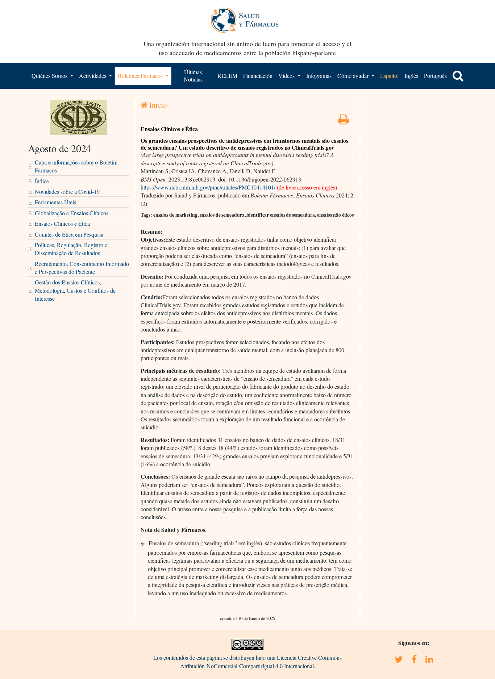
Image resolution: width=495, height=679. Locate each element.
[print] (343, 121)
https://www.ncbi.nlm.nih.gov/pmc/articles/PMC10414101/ (208, 187)
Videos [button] (287, 75)
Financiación (258, 75)
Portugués (435, 75)
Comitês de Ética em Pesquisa (69, 234)
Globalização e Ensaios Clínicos (71, 213)
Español (389, 75)
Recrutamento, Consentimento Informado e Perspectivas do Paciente (82, 267)
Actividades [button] (93, 75)
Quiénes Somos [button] (50, 75)
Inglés (411, 75)
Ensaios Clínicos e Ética (62, 223)
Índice (42, 181)
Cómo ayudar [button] (353, 75)
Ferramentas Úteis (55, 202)
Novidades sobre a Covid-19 (67, 191)
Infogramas (319, 75)
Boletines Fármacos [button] (141, 75)
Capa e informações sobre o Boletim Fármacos (76, 166)
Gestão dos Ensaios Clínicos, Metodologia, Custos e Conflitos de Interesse (75, 290)
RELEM (227, 75)
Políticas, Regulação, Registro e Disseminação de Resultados (71, 249)
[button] (458, 75)
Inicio (157, 105)
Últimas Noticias (193, 75)
